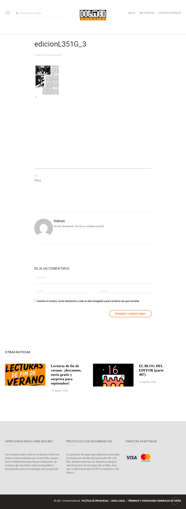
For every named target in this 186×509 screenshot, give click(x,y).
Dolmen (59, 221)
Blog (132, 12)
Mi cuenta (147, 12)
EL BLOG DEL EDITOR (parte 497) (151, 370)
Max (37, 180)
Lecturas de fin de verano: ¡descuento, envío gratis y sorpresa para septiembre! (66, 374)
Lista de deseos (170, 12)
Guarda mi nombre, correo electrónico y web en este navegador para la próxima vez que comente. (88, 301)
